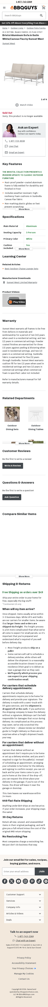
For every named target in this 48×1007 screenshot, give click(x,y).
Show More (24, 209)
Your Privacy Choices (22, 968)
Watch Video (26, 105)
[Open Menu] (4, 7)
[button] (24, 894)
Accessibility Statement (24, 963)
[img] (24, 73)
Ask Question (12, 497)
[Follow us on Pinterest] (32, 881)
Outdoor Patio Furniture (37, 28)
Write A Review (13, 466)
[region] (24, 75)
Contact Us (23, 979)
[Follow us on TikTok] (39, 881)
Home (4, 28)
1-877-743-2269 (24, 2)
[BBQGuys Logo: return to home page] (24, 7)
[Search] (41, 15)
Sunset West (8, 43)
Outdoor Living (17, 28)
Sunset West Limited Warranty (22, 282)
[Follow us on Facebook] (4, 881)
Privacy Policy (24, 957)
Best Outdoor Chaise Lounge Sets (21, 268)
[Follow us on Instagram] (25, 881)
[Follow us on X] (11, 881)
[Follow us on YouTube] (18, 881)
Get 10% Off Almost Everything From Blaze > (24, 23)
